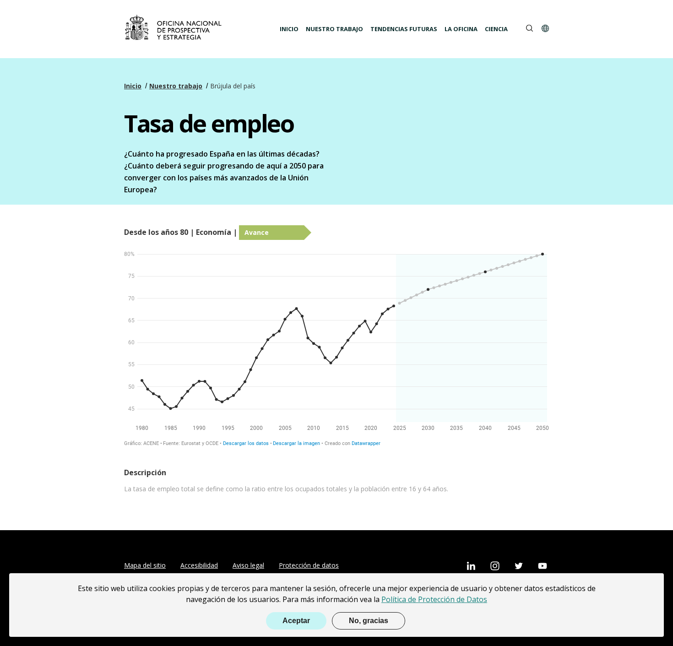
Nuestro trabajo (334, 29)
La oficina (461, 29)
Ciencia (496, 29)
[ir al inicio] (174, 28)
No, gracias (368, 620)
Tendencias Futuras (403, 29)
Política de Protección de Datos (434, 599)
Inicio (289, 29)
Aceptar (296, 620)
